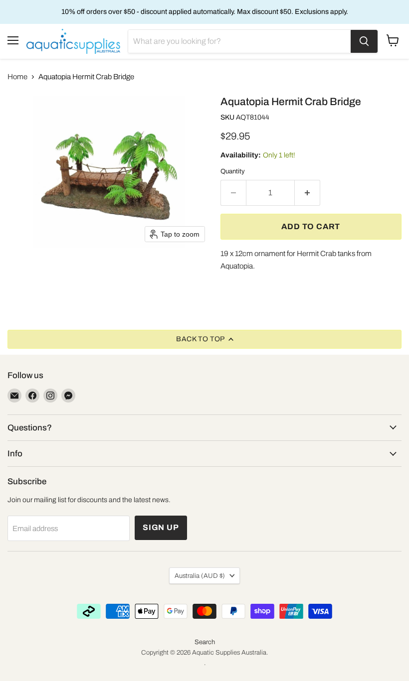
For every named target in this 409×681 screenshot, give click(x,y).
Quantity (232, 171)
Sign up (161, 527)
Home (17, 77)
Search (205, 642)
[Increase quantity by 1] (307, 193)
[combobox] (239, 41)
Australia (200, 575)
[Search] (364, 41)
